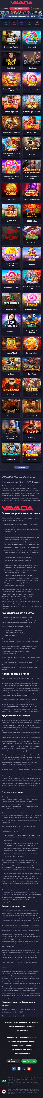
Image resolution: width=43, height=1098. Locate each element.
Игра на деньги (20, 1022)
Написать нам (12, 1038)
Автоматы (33, 1022)
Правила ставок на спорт (21, 1046)
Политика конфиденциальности (21, 1042)
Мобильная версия (17, 1026)
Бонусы (30, 1026)
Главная (8, 1022)
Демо (11, 40)
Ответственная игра (21, 1053)
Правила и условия (28, 1038)
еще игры (22, 467)
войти (6, 8)
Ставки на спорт (21, 1030)
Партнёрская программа (21, 1050)
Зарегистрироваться (19, 8)
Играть (11, 35)
